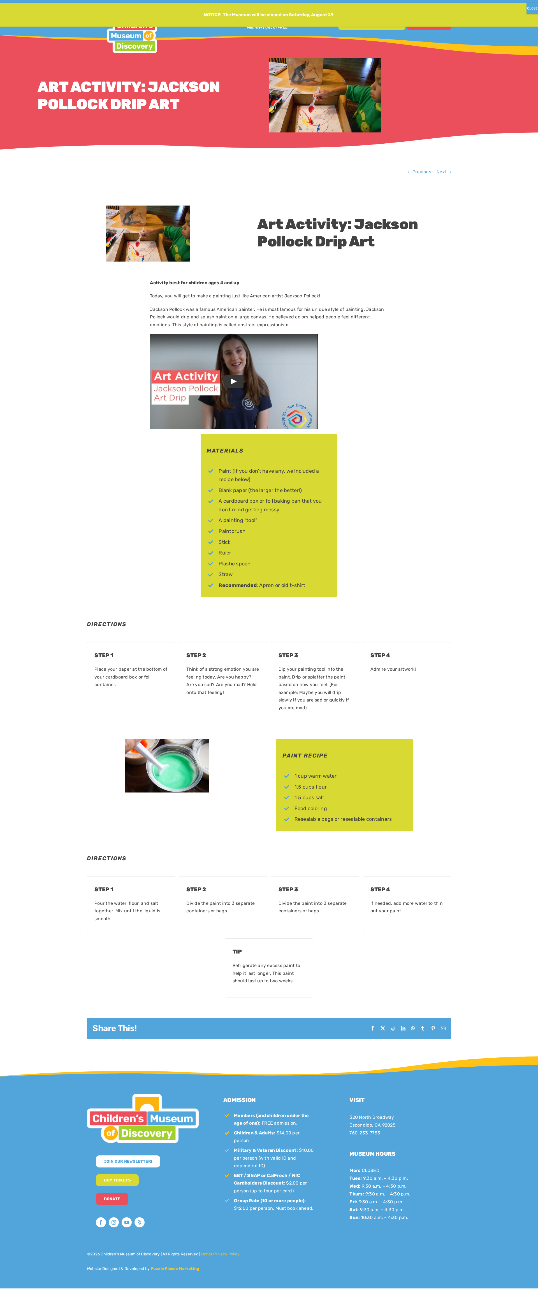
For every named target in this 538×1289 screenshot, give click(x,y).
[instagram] (114, 1222)
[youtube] (127, 1222)
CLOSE (532, 8)
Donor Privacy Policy (220, 1254)
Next (442, 171)
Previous (421, 171)
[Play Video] (234, 381)
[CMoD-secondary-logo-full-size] (143, 1096)
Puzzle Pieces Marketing (175, 1268)
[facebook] (101, 1222)
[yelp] (139, 1222)
